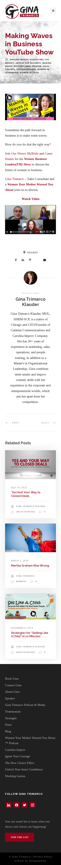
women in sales (29, 72)
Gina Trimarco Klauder (31, 302)
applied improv (19, 59)
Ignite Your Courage (17, 756)
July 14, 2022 (19, 487)
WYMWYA (21, 581)
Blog (8, 731)
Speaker (10, 698)
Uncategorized (25, 511)
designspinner (38, 861)
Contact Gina (13, 685)
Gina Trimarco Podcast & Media (25, 705)
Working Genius (15, 776)
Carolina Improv (15, 749)
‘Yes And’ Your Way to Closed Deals (25, 494)
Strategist (11, 718)
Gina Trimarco (14, 179)
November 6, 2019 (22, 627)
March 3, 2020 (20, 560)
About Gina (12, 691)
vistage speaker (26, 69)
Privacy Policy (43, 856)
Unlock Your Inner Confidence (24, 769)
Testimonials (13, 711)
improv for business (28, 63)
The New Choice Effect (19, 763)
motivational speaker (28, 66)
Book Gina (11, 678)
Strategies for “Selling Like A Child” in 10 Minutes (29, 634)
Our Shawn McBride (24, 153)
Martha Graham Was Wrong (30, 565)
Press (8, 724)
